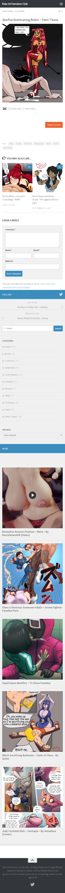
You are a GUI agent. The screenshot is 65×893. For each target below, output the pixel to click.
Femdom (9, 381)
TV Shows (19, 11)
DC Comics (28, 143)
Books (8, 353)
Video (7, 409)
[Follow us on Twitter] (61, 294)
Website (9, 261)
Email (37, 250)
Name (8, 250)
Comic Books (11, 374)
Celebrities (9, 367)
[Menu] (61, 4)
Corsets (18, 143)
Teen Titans (7, 148)
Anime (8, 346)
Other (7, 395)
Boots (11, 143)
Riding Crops (38, 143)
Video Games (11, 416)
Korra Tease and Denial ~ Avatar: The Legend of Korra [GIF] (45, 199)
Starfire (56, 143)
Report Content (54, 125)
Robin (48, 143)
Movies (8, 388)
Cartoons (7, 11)
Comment (10, 229)
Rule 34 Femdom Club (15, 4)
